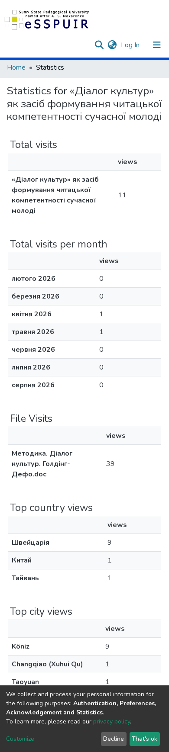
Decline (113, 739)
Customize (20, 739)
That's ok (144, 739)
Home (16, 67)
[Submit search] (99, 45)
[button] (112, 45)
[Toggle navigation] (157, 45)
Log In (131, 45)
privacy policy (111, 721)
